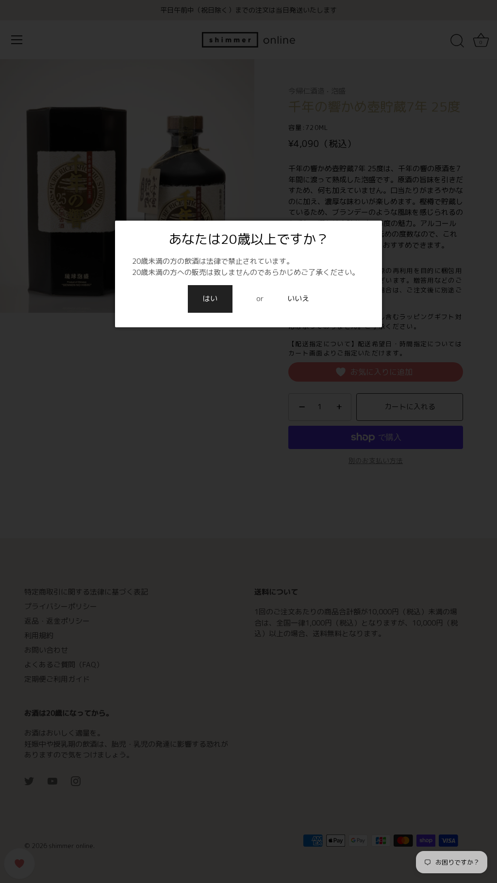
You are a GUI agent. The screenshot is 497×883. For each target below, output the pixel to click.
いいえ (298, 298)
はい (210, 298)
